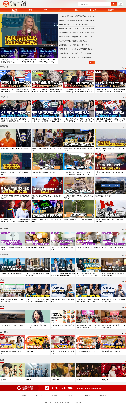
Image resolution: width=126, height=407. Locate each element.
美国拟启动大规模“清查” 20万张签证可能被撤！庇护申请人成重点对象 (29, 62)
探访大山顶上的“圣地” (103, 196)
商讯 (76, 10)
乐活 (61, 10)
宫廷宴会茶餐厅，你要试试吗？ (113, 351)
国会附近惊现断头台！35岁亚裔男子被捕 (78, 219)
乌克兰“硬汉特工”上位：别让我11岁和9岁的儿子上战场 (77, 24)
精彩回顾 (111, 10)
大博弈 (79, 380)
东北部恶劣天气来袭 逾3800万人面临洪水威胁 (75, 57)
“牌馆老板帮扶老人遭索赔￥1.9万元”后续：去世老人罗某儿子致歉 (77, 37)
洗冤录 (3, 380)
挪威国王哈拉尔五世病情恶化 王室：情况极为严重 (76, 32)
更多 (92, 62)
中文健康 (93, 10)
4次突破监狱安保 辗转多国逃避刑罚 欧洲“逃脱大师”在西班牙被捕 (77, 16)
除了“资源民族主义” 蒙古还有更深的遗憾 (73, 41)
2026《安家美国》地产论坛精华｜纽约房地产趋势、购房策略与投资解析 (88, 275)
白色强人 (29, 380)
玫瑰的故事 (55, 380)
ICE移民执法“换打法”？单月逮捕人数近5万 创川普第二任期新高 (9, 62)
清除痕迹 (102, 395)
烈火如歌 (105, 380)
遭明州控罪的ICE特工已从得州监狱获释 (14, 148)
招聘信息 (71, 395)
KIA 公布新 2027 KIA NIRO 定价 (12, 325)
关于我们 (23, 395)
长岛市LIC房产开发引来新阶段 (11, 273)
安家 (45, 10)
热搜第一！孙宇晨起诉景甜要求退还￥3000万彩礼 (76, 20)
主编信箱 (87, 395)
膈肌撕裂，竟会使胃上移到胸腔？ (113, 247)
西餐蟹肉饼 (30, 351)
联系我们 (55, 395)
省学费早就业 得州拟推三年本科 (43, 172)
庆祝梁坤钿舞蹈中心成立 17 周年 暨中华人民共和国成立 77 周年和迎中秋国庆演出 (88, 327)
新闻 (30, 10)
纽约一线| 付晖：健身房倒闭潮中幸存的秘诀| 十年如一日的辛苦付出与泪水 (87, 301)
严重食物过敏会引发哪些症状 (36, 247)
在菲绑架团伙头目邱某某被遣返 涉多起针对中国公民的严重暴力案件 (77, 45)
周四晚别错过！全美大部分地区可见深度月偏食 (75, 49)
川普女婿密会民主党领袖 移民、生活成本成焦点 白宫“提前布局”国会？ (48, 62)
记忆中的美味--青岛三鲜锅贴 (86, 351)
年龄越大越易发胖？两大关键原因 (88, 247)
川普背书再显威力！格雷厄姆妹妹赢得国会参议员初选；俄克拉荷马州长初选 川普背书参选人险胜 (16, 221)
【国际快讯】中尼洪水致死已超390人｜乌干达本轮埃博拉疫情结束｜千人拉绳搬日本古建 (79, 174)
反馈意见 (39, 395)
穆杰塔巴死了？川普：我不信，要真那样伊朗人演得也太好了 (77, 28)
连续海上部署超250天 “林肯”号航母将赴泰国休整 (76, 53)
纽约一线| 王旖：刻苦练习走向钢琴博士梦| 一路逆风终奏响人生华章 (37, 301)
